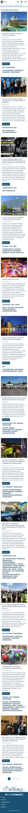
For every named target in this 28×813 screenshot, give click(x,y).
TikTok (12, 795)
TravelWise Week (14, 708)
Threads (18, 795)
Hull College (20, 569)
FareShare (14, 569)
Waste (14, 246)
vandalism (20, 371)
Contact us (3, 797)
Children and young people (8, 562)
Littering (18, 252)
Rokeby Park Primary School (9, 433)
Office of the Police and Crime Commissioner (12, 495)
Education (5, 569)
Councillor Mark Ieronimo (8, 70)
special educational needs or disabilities (11, 574)
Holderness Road (18, 636)
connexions (20, 564)
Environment (5, 246)
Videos (7, 5)
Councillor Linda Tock (7, 565)
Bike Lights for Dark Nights (15, 489)
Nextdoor (16, 795)
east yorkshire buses (7, 703)
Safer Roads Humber (7, 496)
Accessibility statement (5, 802)
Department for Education (18, 565)
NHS (22, 252)
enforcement (17, 249)
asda (4, 558)
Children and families (7, 423)
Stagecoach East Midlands (8, 707)
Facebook (6, 795)
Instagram (10, 795)
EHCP (9, 569)
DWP (20, 567)
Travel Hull (3, 804)
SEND (7, 572)
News (3, 5)
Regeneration (20, 423)
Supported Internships (7, 576)
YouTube (22, 795)
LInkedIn (14, 795)
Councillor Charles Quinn (8, 249)
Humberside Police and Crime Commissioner (12, 770)
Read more (6, 64)
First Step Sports (18, 429)
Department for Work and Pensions (10, 567)
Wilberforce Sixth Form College (9, 578)
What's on (17, 304)
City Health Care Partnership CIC (10, 564)
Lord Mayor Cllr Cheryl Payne (9, 309)
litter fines (12, 252)
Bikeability (11, 427)
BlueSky (20, 795)
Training (15, 576)
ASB (3, 130)
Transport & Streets (10, 67)
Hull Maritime (3, 807)
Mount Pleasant (15, 638)
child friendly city (21, 558)
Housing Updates (18, 5)
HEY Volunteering (18, 491)
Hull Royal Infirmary (7, 250)
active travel (5, 427)
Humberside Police (19, 70)
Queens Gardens (6, 72)
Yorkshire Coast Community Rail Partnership (12, 710)
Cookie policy (3, 799)
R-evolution (14, 431)
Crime (4, 190)
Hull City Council (16, 703)
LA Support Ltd (6, 252)
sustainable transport (19, 707)
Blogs (11, 5)
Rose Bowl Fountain (15, 72)
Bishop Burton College (11, 558)
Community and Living (8, 127)
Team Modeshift (6, 708)
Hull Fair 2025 (11, 307)
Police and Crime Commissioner (9, 132)
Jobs (13, 571)
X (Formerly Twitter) (8, 795)
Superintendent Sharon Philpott (9, 311)
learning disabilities (19, 571)
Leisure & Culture (6, 304)
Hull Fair (4, 307)
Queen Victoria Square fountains (10, 371)
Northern (14, 705)
